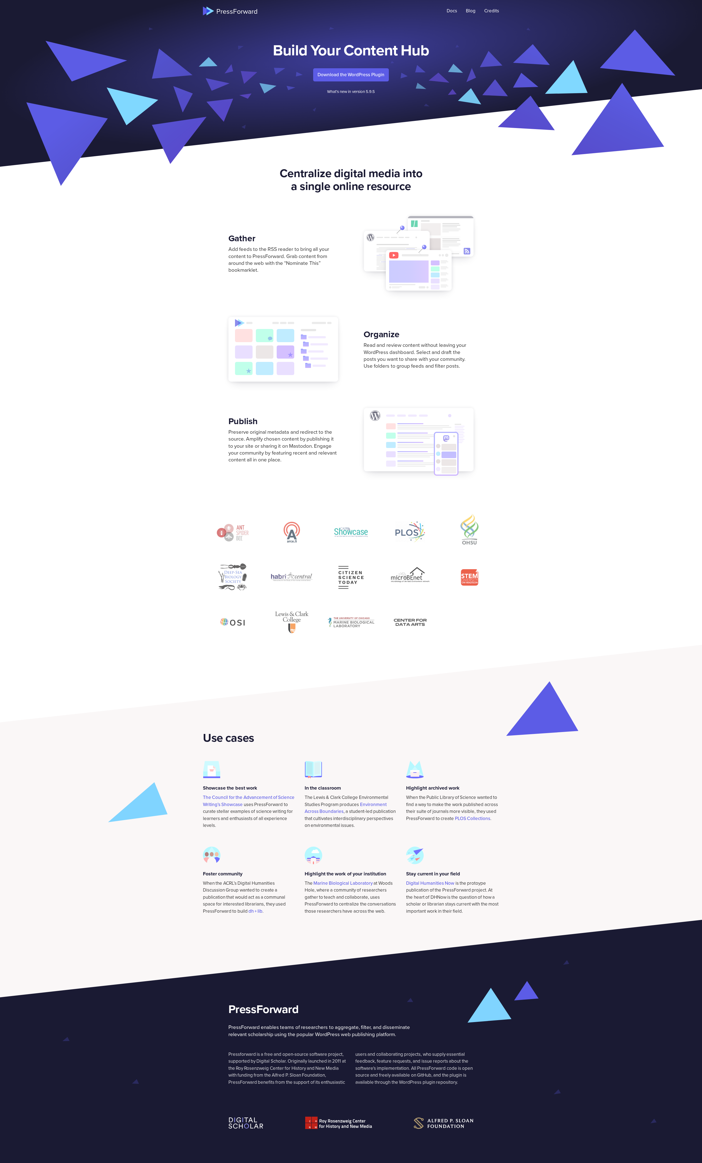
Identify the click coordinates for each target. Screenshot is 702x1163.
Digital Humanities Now (430, 883)
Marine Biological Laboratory (343, 883)
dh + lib (255, 911)
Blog (470, 10)
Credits (491, 10)
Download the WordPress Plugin (351, 74)
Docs (452, 10)
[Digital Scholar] (245, 1123)
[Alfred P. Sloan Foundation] (444, 1123)
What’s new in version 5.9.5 (351, 91)
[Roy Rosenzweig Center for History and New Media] (338, 1123)
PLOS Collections (472, 818)
